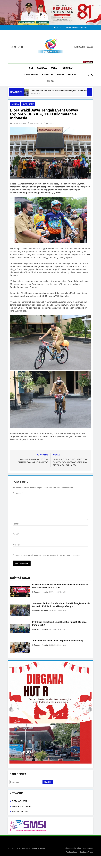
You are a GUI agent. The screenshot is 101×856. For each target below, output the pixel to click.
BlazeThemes (39, 848)
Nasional (15, 104)
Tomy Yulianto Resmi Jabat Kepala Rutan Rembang (57, 640)
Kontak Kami (88, 848)
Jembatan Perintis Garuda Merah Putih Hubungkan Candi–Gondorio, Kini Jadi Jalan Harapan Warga (49, 90)
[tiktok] (18, 47)
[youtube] (22, 47)
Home (30, 68)
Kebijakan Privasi (86, 852)
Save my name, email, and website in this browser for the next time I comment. (48, 555)
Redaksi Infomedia (19, 123)
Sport (31, 104)
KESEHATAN (47, 74)
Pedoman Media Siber (72, 848)
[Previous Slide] (88, 27)
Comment (18, 493)
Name (16, 524)
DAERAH (54, 68)
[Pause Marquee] (89, 92)
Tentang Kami (71, 852)
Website (16, 545)
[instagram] (12, 47)
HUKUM (60, 74)
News (24, 104)
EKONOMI (72, 74)
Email (16, 534)
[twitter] (15, 47)
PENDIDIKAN (67, 68)
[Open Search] (88, 75)
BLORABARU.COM (19, 801)
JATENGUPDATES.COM (21, 806)
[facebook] (9, 47)
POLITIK (50, 81)
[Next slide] (91, 27)
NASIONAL (42, 68)
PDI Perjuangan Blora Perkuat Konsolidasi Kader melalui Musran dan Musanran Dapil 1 (69, 28)
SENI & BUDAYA (31, 74)
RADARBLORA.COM (20, 811)
